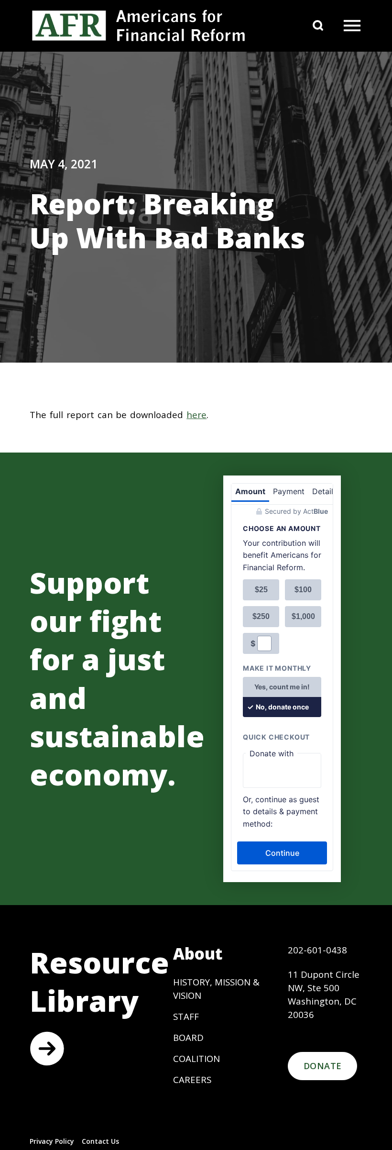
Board (188, 1037)
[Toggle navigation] (351, 25)
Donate (322, 1066)
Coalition (196, 1058)
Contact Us (100, 1141)
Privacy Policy (52, 1141)
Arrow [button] (47, 1048)
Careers (192, 1079)
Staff (186, 1016)
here (196, 414)
